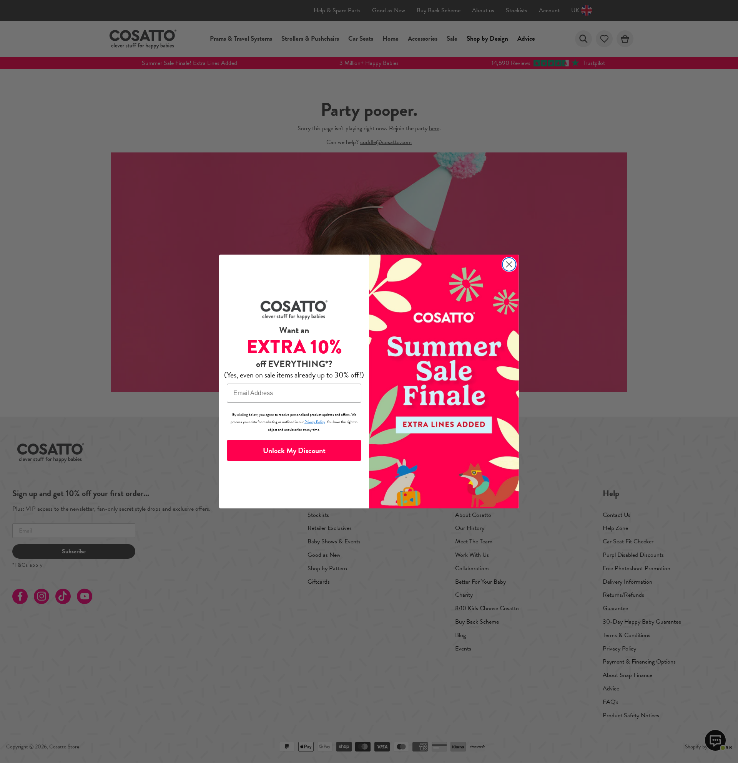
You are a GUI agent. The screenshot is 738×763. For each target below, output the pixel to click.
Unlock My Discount (294, 450)
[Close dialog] (509, 264)
